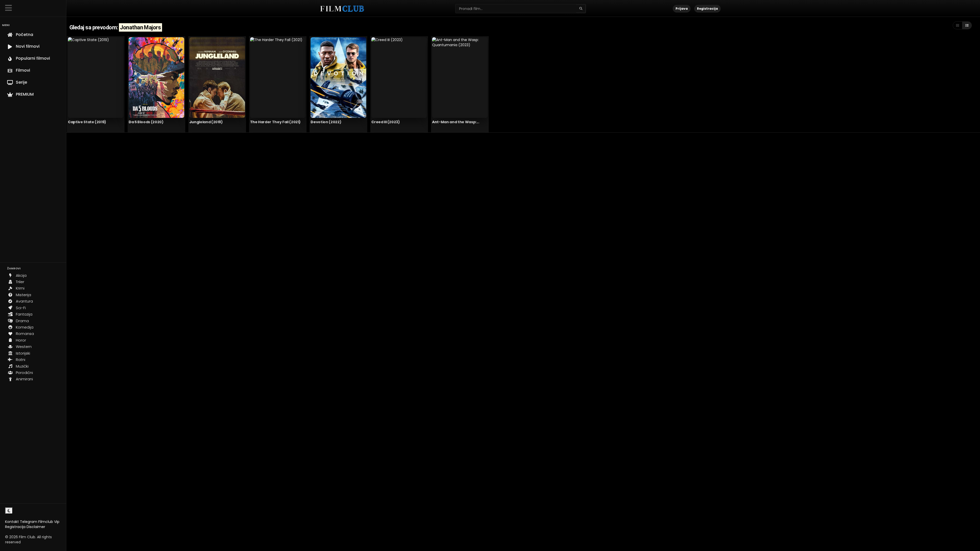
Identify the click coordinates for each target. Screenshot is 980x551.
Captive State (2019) (87, 121)
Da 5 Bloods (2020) (146, 121)
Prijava (682, 8)
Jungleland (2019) (206, 121)
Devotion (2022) (326, 121)
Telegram (28, 521)
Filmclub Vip (48, 521)
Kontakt (12, 521)
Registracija (15, 526)
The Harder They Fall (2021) (275, 121)
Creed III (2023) (385, 121)
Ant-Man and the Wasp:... (455, 121)
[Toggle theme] (9, 510)
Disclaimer (36, 526)
